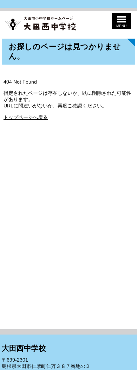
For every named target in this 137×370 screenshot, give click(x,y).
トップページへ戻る (26, 117)
